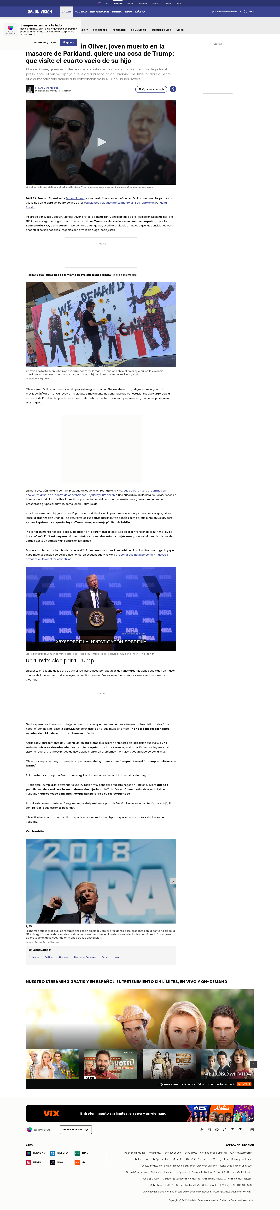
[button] (101, 142)
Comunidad (138, 30)
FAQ (187, 1159)
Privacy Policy (154, 1152)
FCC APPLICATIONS (241, 1185)
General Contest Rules (137, 1172)
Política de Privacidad (134, 1152)
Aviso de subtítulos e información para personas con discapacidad (177, 1191)
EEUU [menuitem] (128, 11)
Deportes (156, 3)
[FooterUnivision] (39, 1129)
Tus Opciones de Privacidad (188, 1172)
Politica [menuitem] (81, 11)
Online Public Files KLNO (188, 1185)
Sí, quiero (69, 42)
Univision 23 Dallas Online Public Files (181, 1178)
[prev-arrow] (26, 881)
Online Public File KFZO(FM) (215, 1185)
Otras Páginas (72, 1129)
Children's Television (161, 1172)
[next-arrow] (173, 881)
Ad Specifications (161, 1159)
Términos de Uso (172, 1152)
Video (180, 30)
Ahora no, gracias (45, 42)
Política (49, 957)
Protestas (34, 957)
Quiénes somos (161, 30)
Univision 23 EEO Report (239, 1172)
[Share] (173, 89)
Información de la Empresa (213, 1152)
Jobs (147, 1159)
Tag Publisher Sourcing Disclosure (234, 1159)
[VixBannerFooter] (140, 1113)
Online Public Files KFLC (162, 1185)
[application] (101, 142)
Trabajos (119, 30)
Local (116, 957)
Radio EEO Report (151, 1178)
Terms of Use (190, 1152)
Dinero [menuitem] (117, 11)
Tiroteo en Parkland (85, 957)
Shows (130, 3)
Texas (105, 957)
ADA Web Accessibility (240, 1152)
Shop (179, 3)
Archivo (138, 1159)
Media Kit (177, 1159)
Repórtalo (100, 30)
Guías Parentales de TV (203, 1159)
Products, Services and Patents (155, 1165)
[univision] (39, 11)
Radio (168, 3)
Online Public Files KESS (239, 1178)
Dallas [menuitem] (67, 11)
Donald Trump (75, 198)
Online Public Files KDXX (214, 1178)
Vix (107, 3)
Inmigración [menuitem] (99, 11)
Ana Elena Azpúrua (48, 87)
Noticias (118, 3)
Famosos (143, 3)
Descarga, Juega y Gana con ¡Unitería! (232, 1191)
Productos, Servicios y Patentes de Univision (195, 1165)
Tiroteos (63, 957)
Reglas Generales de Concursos (235, 1165)
